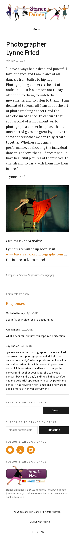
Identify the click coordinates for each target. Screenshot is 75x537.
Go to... (37, 29)
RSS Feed (40, 532)
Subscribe (54, 430)
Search (56, 410)
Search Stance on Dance (26, 402)
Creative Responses (29, 275)
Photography (47, 275)
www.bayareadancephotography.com (34, 254)
